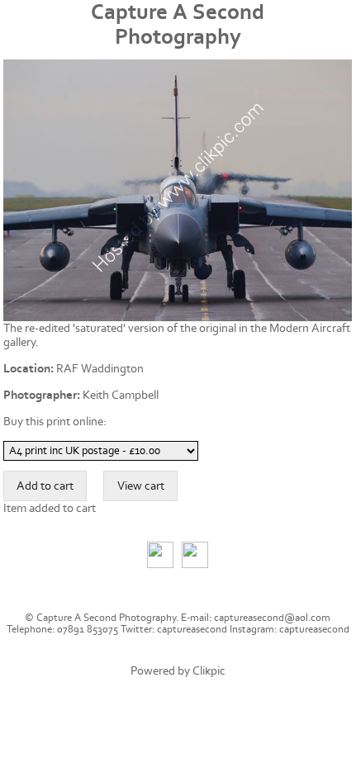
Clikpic (208, 671)
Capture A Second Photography (177, 25)
